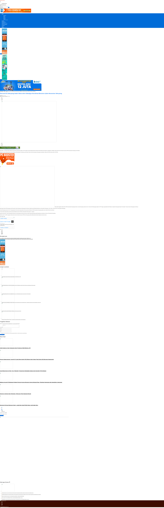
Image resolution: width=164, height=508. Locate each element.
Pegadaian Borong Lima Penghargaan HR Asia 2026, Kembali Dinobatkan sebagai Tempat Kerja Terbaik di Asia (17, 492)
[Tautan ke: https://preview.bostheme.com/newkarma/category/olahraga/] (9, 482)
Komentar (1, 327)
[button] (8, 7)
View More (1, 415)
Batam (1, 96)
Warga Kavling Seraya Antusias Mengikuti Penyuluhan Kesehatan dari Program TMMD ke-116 (15, 238)
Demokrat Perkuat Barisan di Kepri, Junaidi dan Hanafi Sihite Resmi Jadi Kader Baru (13, 319)
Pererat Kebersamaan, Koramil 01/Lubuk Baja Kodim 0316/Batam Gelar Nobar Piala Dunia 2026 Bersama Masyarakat (18, 285)
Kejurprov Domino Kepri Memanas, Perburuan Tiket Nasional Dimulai (15, 393)
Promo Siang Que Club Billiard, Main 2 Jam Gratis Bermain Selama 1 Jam (12, 497)
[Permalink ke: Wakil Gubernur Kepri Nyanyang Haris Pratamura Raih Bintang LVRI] (8, 275)
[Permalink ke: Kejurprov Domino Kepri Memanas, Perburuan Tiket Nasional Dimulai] (8, 310)
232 (2, 410)
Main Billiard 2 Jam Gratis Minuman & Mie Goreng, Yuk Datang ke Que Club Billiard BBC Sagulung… (15, 499)
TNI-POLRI (5, 96)
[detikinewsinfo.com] (3, 4)
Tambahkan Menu (4, 3)
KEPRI (3, 96)
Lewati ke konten (2, 0)
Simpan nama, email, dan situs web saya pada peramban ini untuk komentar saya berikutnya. (14, 333)
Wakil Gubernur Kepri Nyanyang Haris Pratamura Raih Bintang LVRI (11, 276)
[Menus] (0, 1)
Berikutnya (3, 411)
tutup (1, 79)
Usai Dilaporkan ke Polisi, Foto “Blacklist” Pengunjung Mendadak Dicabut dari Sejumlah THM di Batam (16, 293)
